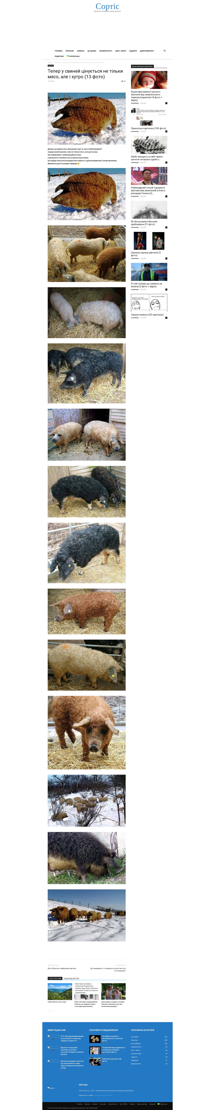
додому (50, 62)
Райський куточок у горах (57, 1002)
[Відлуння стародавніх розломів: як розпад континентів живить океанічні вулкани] (53, 1050)
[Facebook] (50, 86)
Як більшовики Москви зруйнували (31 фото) (144, 223)
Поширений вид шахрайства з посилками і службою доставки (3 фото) (113, 1050)
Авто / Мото (120, 51)
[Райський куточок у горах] (60, 991)
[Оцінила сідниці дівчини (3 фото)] (149, 241)
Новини (80, 51)
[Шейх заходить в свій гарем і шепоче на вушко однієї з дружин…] (149, 145)
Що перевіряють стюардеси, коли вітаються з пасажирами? (108, 969)
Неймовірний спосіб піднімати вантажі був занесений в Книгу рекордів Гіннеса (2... (148, 190)
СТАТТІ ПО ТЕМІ (55, 979)
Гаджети (133, 51)
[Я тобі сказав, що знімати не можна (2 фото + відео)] (149, 272)
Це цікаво (91, 51)
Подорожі (59, 56)
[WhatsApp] (65, 86)
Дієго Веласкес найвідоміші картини (62, 968)
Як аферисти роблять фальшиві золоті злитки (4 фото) (112, 1038)
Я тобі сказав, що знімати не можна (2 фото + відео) (146, 285)
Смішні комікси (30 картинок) (147, 314)
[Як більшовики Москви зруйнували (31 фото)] (149, 210)
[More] (70, 86)
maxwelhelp (135, 103)
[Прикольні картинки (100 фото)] (149, 117)
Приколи (70, 51)
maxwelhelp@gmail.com (103, 1095)
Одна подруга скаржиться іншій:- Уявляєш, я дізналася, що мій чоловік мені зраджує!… (113, 1004)
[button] (164, 51)
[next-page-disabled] (52, 1010)
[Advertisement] (107, 31)
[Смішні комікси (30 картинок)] (149, 303)
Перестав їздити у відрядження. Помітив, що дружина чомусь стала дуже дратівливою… (86, 1004)
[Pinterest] (60, 86)
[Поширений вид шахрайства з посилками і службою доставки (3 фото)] (95, 1050)
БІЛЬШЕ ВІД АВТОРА (71, 979)
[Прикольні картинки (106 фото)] (95, 1062)
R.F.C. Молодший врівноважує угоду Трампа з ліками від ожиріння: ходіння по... (72, 1038)
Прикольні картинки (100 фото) (148, 128)
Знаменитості (105, 51)
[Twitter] (55, 86)
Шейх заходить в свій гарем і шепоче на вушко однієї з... (147, 158)
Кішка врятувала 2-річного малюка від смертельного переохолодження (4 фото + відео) (146, 95)
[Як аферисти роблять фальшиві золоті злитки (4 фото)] (95, 1039)
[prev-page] (49, 1010)
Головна (58, 51)
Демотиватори (147, 51)
